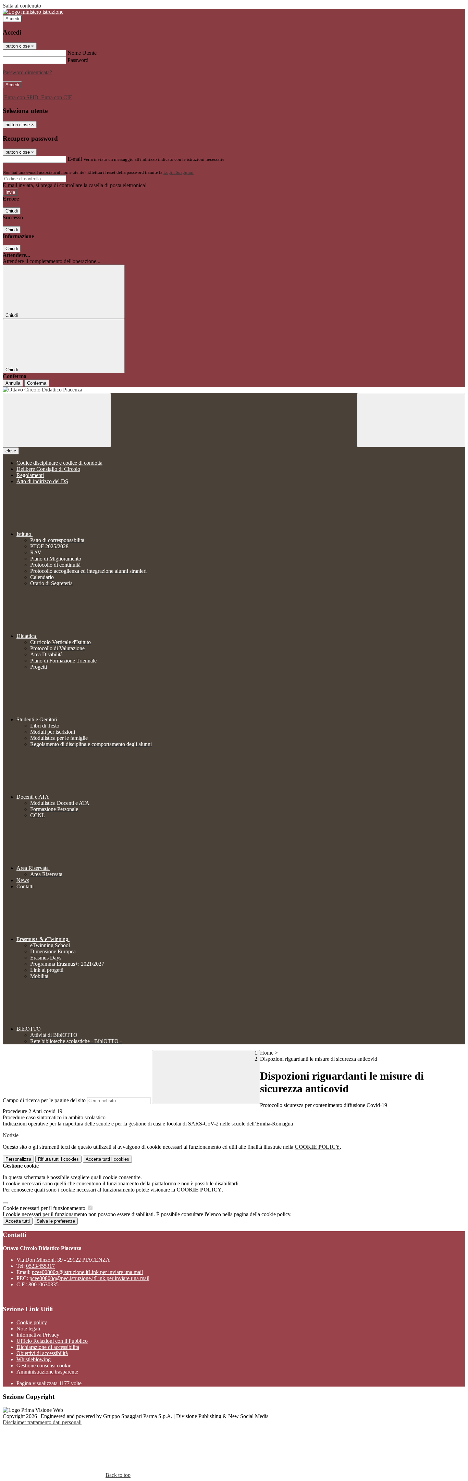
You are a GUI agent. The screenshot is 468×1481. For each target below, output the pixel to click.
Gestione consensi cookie (43, 1365)
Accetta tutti (107, 1159)
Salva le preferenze (56, 1221)
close (10, 450)
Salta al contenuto (22, 6)
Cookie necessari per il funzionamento (45, 1208)
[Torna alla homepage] (234, 390)
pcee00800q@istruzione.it (87, 1272)
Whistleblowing (33, 1359)
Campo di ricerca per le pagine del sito (44, 1100)
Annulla (12, 383)
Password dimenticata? (27, 72)
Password (77, 60)
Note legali (28, 1328)
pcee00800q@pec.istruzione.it (89, 1278)
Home (266, 1053)
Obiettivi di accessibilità (42, 1353)
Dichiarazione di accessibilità (47, 1347)
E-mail (74, 159)
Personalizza (18, 1159)
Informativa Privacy (37, 1335)
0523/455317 (40, 1266)
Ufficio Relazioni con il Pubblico (52, 1341)
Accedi (12, 18)
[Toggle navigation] (57, 420)
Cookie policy (31, 1322)
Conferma (36, 383)
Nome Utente (82, 53)
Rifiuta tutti (58, 1159)
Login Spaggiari (178, 172)
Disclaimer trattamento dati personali (42, 1422)
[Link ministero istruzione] (33, 12)
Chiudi (11, 211)
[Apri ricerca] (411, 420)
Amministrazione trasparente (47, 1372)
